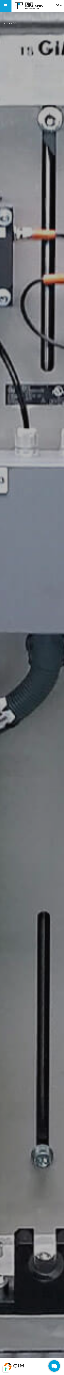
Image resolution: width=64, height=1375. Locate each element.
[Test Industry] (29, 5)
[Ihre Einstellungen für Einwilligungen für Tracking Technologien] (6, 1369)
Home (7, 23)
